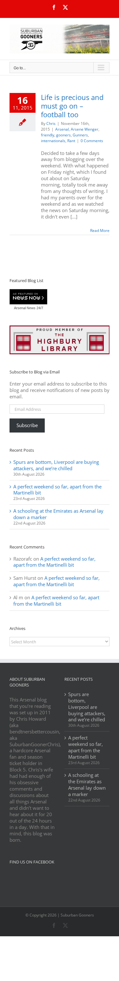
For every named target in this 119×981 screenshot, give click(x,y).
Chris (51, 123)
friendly (47, 135)
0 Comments (92, 140)
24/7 (39, 308)
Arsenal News (25, 308)
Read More (99, 230)
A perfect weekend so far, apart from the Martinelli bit (57, 489)
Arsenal (62, 129)
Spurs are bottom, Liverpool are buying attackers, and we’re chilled (56, 465)
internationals (53, 140)
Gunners (80, 135)
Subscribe (27, 425)
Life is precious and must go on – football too (72, 105)
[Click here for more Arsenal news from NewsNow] (28, 297)
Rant (71, 140)
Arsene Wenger (84, 129)
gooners (63, 135)
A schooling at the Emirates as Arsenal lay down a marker (58, 514)
